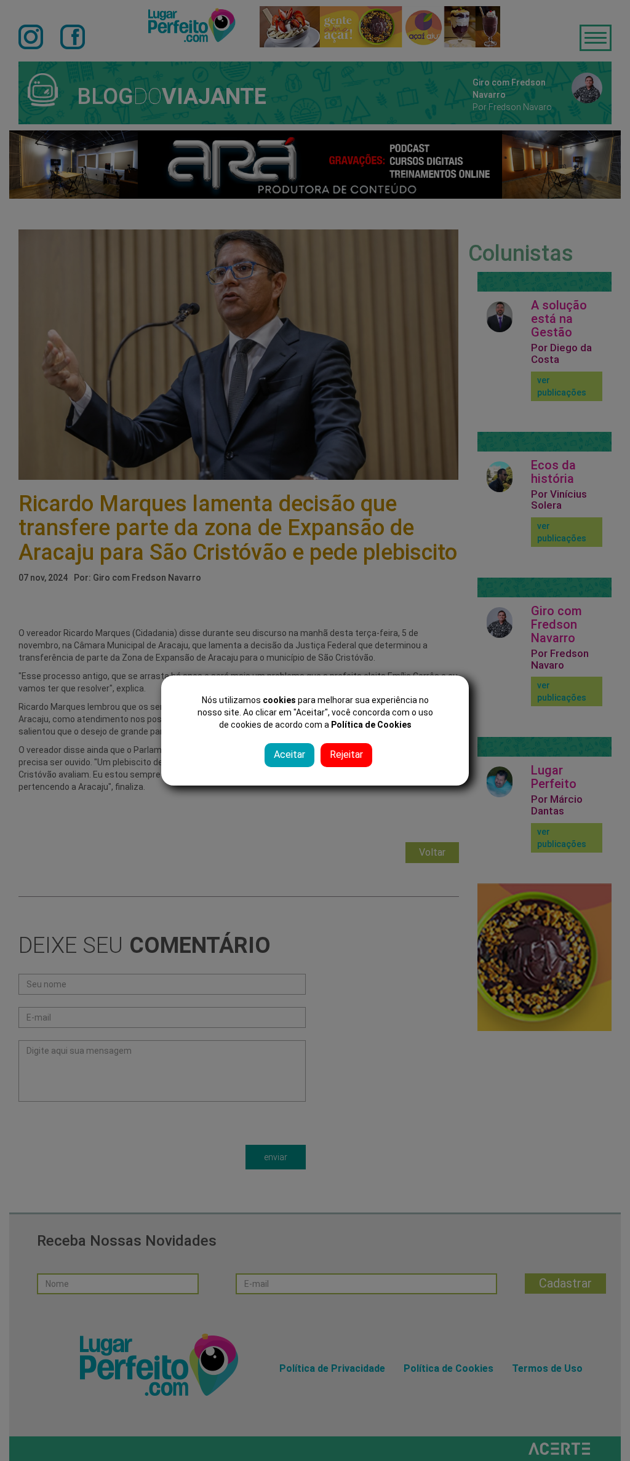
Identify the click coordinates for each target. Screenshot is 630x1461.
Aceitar (289, 754)
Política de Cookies (371, 725)
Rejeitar (346, 754)
